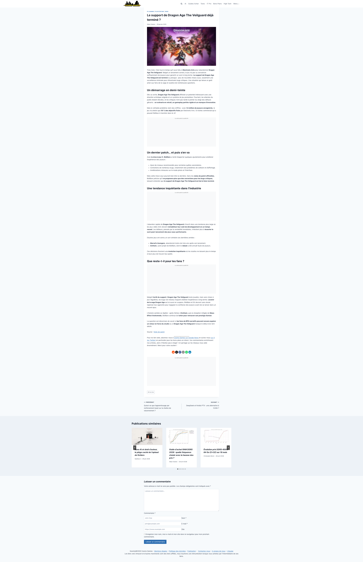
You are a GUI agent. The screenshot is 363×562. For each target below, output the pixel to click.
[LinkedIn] (189, 352)
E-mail (185, 524)
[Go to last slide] (134, 447)
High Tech (227, 4)
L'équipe (230, 551)
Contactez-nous (204, 551)
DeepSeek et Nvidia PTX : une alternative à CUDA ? (202, 405)
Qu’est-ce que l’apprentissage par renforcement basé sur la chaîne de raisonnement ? (157, 406)
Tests (203, 4)
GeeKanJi (137, 459)
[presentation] (147, 436)
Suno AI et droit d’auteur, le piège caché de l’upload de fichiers (147, 452)
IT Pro (209, 4)
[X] (176, 352)
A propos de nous (218, 551)
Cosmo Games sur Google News (186, 338)
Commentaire (150, 513)
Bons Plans (217, 4)
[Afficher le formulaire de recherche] (181, 3)
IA (185, 4)
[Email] (183, 352)
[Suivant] (228, 447)
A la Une (151, 392)
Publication (191, 551)
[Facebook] (179, 352)
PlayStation (159, 11)
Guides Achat (193, 4)
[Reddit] (173, 352)
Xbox (166, 11)
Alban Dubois (151, 24)
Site (183, 529)
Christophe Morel (209, 456)
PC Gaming (150, 11)
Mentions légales (160, 551)
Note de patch (159, 332)
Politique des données (177, 551)
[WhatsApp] (186, 352)
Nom (184, 518)
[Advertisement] (181, 133)
